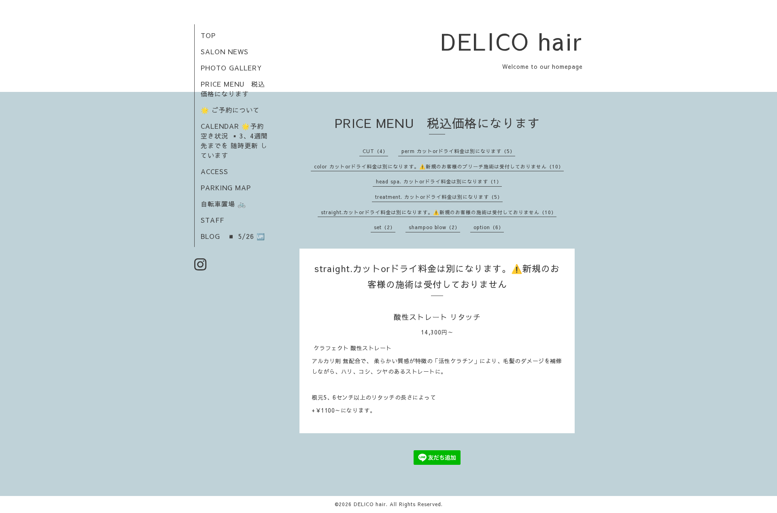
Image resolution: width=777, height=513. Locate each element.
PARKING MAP (226, 187)
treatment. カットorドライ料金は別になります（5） (439, 197)
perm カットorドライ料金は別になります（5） (458, 151)
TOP (208, 35)
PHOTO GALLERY (231, 67)
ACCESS (214, 171)
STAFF (212, 219)
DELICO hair (512, 41)
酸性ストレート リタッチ (437, 317)
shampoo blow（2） (434, 227)
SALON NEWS (224, 51)
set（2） (384, 227)
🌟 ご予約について (230, 109)
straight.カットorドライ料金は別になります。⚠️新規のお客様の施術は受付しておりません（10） (438, 212)
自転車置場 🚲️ (223, 203)
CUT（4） (375, 151)
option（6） (488, 227)
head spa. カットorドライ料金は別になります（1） (439, 181)
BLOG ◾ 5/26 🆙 (233, 236)
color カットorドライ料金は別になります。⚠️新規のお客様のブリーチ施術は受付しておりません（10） (439, 166)
